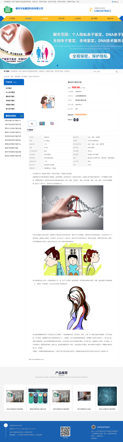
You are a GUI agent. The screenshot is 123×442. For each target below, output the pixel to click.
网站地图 (39, 435)
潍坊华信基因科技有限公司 (17, 432)
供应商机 (28, 18)
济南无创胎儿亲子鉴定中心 (13, 120)
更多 (21, 116)
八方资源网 (20, 435)
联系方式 (111, 18)
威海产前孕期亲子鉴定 (11, 148)
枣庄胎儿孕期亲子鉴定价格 (13, 156)
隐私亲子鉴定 (10, 96)
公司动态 (78, 18)
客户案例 (94, 18)
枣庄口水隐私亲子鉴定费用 (99, 409)
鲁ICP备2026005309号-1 (29, 429)
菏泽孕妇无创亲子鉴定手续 (13, 136)
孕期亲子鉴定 (10, 104)
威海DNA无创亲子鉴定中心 (13, 132)
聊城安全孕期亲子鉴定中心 (13, 144)
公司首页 (12, 18)
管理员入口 (33, 435)
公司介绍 (61, 18)
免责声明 (26, 435)
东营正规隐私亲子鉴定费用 (53, 409)
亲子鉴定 (24, 76)
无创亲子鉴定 (10, 100)
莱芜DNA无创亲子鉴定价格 (13, 128)
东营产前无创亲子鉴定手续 (13, 124)
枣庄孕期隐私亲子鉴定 (76, 409)
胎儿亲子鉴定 (10, 109)
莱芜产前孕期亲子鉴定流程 (13, 152)
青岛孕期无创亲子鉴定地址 (13, 140)
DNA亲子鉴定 (10, 92)
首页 (12, 76)
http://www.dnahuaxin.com (36, 359)
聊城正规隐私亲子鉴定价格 (30, 409)
